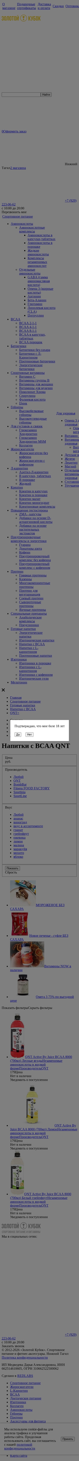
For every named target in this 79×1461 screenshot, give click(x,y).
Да (18, 734)
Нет (29, 734)
